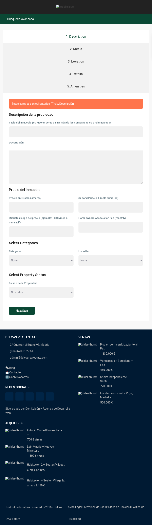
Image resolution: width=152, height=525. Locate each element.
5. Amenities (76, 86)
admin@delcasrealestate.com (29, 357)
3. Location (76, 61)
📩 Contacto (13, 372)
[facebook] (9, 396)
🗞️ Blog (10, 367)
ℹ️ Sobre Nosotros (17, 377)
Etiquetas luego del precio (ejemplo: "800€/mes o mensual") (38, 220)
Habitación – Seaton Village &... (46, 480)
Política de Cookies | (118, 507)
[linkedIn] (40, 396)
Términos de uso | (95, 507)
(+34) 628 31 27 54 (21, 351)
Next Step (22, 310)
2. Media (76, 49)
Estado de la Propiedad (23, 283)
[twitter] (30, 396)
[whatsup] (19, 396)
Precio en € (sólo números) (25, 198)
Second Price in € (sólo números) (98, 198)
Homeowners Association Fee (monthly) (102, 217)
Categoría (15, 251)
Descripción (16, 142)
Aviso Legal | (75, 507)
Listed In (83, 251)
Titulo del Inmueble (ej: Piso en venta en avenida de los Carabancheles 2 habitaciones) (60, 122)
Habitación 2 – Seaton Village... (46, 464)
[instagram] (50, 396)
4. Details (76, 74)
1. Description (76, 36)
